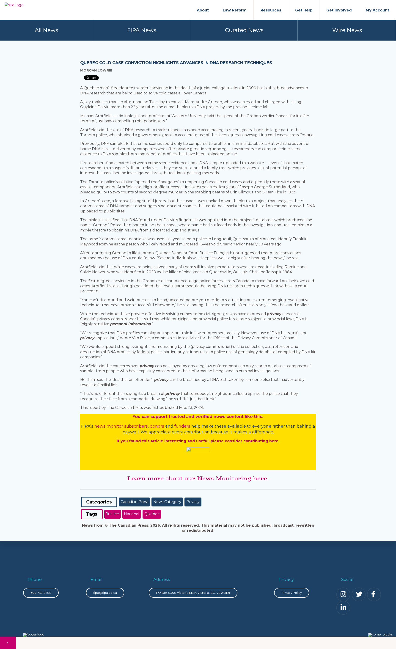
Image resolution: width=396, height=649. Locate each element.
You (136, 416)
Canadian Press (134, 502)
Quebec (152, 514)
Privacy (193, 502)
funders (182, 426)
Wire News (347, 30)
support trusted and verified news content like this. (207, 416)
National (131, 514)
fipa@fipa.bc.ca (105, 592)
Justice (112, 514)
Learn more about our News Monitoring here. (198, 478)
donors (157, 426)
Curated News (244, 30)
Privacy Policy (291, 592)
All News (46, 30)
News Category (167, 502)
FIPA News (141, 30)
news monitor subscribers (121, 426)
